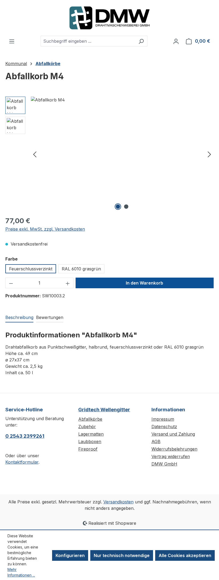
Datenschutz (164, 426)
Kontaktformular (21, 462)
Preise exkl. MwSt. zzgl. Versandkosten (45, 229)
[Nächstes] (209, 154)
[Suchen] (141, 41)
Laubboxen (89, 441)
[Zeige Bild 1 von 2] (118, 206)
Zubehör (87, 426)
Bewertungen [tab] (49, 317)
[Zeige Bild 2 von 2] (126, 206)
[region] (109, 154)
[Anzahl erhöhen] (67, 283)
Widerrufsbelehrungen (174, 449)
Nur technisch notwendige (122, 555)
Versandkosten (118, 501)
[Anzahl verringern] (11, 283)
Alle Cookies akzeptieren (185, 555)
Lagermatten (91, 434)
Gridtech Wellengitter (104, 409)
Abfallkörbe (90, 419)
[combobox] (88, 41)
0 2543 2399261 (24, 436)
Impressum (162, 419)
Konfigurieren (70, 555)
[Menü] (11, 41)
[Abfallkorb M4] (122, 154)
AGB (156, 441)
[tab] (19, 317)
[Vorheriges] (35, 154)
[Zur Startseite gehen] (109, 17)
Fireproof (87, 449)
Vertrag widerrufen (170, 456)
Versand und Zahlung (173, 434)
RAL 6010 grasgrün (81, 268)
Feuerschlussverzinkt (30, 268)
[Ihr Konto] (176, 41)
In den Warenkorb (144, 283)
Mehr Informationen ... (21, 572)
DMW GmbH (164, 464)
